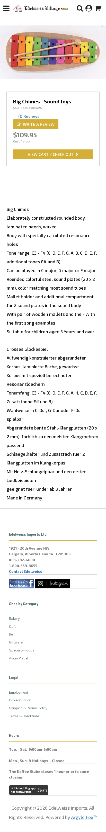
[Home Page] (40, 8)
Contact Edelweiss (25, 571)
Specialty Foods (21, 650)
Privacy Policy (20, 700)
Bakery (14, 618)
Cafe (12, 626)
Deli (11, 634)
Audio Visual (18, 658)
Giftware (16, 642)
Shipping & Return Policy (28, 708)
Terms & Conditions (24, 716)
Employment (18, 692)
